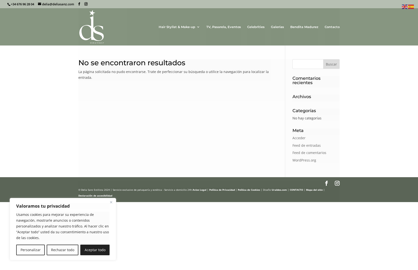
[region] (63, 229)
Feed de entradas (306, 145)
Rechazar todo (62, 250)
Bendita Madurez (304, 27)
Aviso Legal (199, 189)
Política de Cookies (249, 189)
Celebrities (256, 27)
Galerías (277, 27)
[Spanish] (411, 6)
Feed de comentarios (309, 152)
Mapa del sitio (314, 189)
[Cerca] (111, 202)
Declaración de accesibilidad (95, 195)
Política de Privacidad (222, 189)
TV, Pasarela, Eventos (223, 27)
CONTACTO (296, 189)
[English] (405, 6)
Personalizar (31, 250)
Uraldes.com (279, 189)
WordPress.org (304, 160)
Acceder (299, 138)
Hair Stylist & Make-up (177, 27)
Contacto (332, 27)
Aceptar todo (95, 250)
